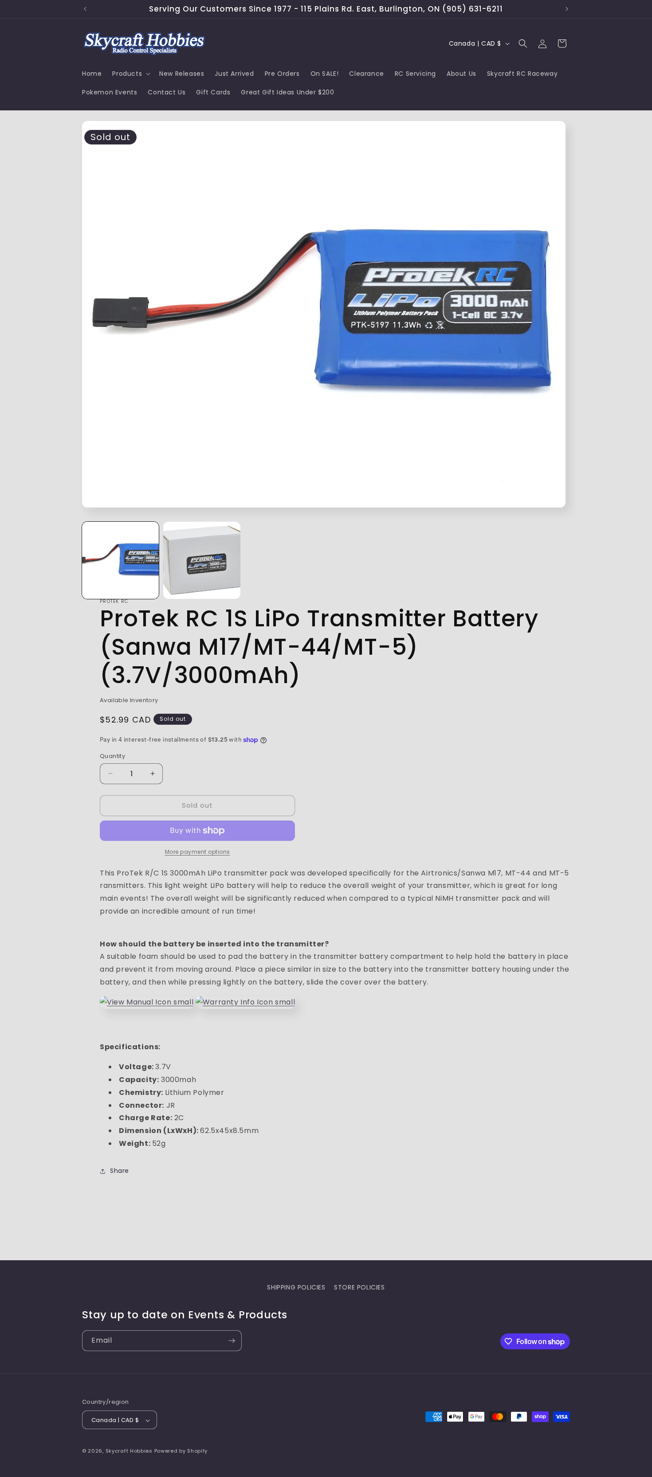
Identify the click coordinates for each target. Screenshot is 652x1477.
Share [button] (119, 1170)
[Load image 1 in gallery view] (120, 560)
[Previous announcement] (85, 8)
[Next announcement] (567, 8)
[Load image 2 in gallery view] (201, 560)
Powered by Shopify (181, 1451)
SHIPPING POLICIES (296, 1287)
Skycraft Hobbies (130, 1451)
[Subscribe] (231, 1340)
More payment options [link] (197, 852)
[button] (130, 73)
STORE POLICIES (359, 1287)
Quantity (112, 756)
